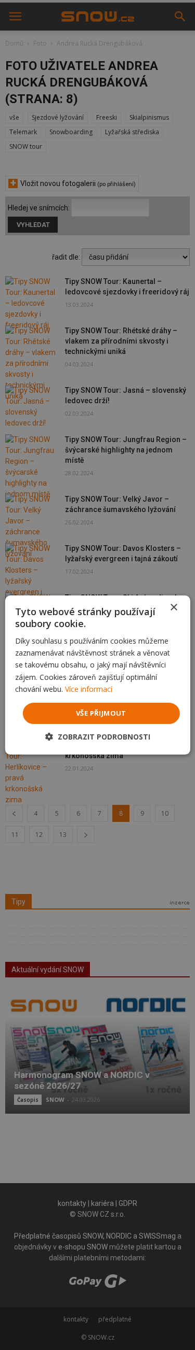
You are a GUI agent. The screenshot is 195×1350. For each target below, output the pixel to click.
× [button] (173, 608)
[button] (97, 737)
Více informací (88, 689)
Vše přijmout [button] (101, 713)
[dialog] (97, 675)
